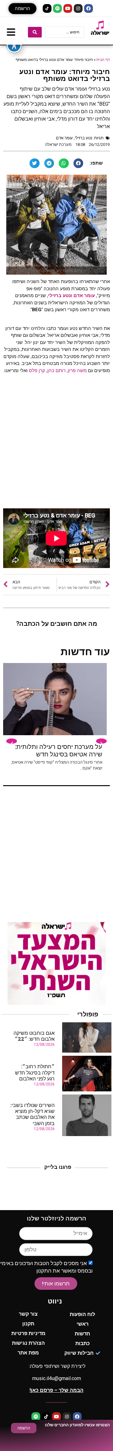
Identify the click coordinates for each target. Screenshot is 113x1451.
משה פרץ (78, 370)
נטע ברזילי (83, 138)
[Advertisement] (56, 443)
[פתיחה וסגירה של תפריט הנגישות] (14, 45)
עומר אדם (64, 138)
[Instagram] (78, 8)
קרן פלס (37, 370)
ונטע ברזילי (60, 295)
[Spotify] (57, 8)
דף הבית (103, 59)
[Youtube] (67, 8)
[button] (22, 8)
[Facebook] (88, 8)
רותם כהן (56, 370)
